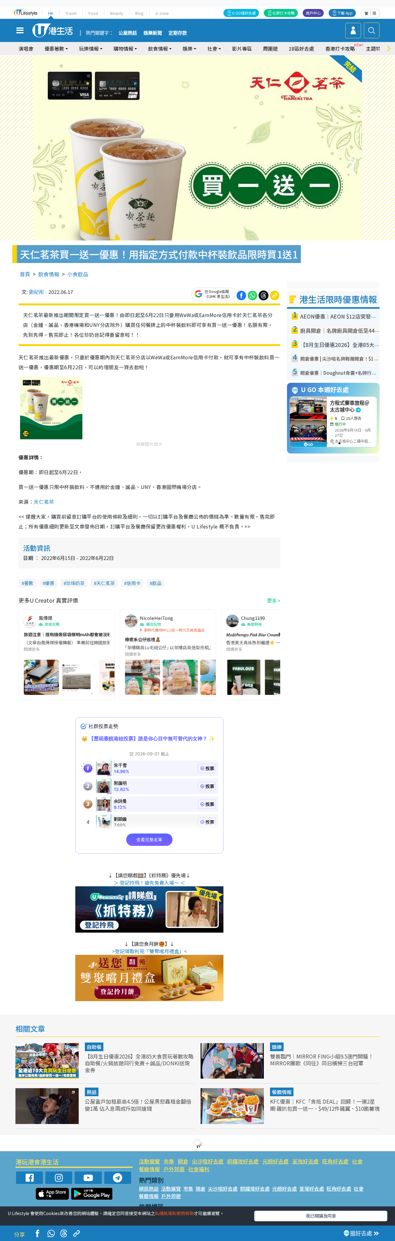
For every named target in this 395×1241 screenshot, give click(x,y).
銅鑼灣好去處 (243, 1161)
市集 (169, 1161)
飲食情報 (48, 274)
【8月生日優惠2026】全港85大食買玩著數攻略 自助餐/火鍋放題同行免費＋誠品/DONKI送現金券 (139, 1063)
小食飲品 (77, 274)
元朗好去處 (275, 1161)
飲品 (156, 583)
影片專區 (242, 48)
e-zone (162, 13)
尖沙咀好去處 (207, 1161)
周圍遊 (270, 48)
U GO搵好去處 (244, 12)
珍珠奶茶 (75, 583)
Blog (139, 13)
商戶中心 (313, 12)
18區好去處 (301, 48)
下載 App (345, 12)
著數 (28, 583)
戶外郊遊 (174, 1169)
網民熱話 (149, 1188)
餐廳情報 (282, 1092)
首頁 (25, 274)
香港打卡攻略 (340, 48)
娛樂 (277, 1047)
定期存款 (177, 33)
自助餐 (94, 1047)
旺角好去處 (335, 1161)
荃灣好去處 (305, 1161)
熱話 (92, 1092)
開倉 (183, 1161)
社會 (357, 1161)
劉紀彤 (36, 291)
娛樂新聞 (152, 33)
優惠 (49, 583)
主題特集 (376, 48)
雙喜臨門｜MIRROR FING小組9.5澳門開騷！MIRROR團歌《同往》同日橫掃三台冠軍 (321, 1059)
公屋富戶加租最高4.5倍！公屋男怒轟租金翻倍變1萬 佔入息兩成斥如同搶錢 (138, 1104)
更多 (272, 600)
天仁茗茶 (44, 501)
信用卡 (133, 583)
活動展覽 (149, 1161)
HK (50, 13)
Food (93, 13)
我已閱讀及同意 (321, 1216)
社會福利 (198, 1169)
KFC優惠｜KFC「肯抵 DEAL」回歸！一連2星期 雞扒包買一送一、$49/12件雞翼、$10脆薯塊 (325, 1104)
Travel (71, 13)
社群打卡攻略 (283, 12)
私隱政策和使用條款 (174, 1213)
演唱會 (26, 48)
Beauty (116, 13)
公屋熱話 (127, 33)
